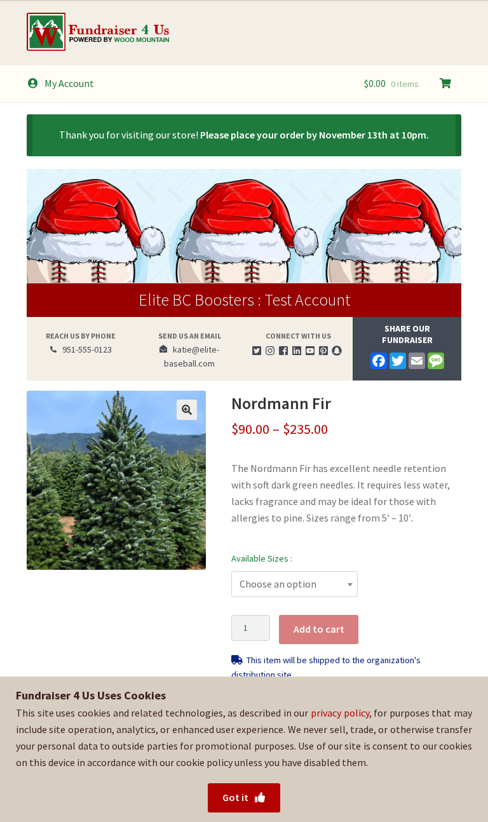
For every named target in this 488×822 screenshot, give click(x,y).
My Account (69, 83)
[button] (187, 410)
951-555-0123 (84, 349)
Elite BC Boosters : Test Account (244, 299)
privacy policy (340, 712)
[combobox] (294, 584)
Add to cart (319, 629)
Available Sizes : (261, 558)
